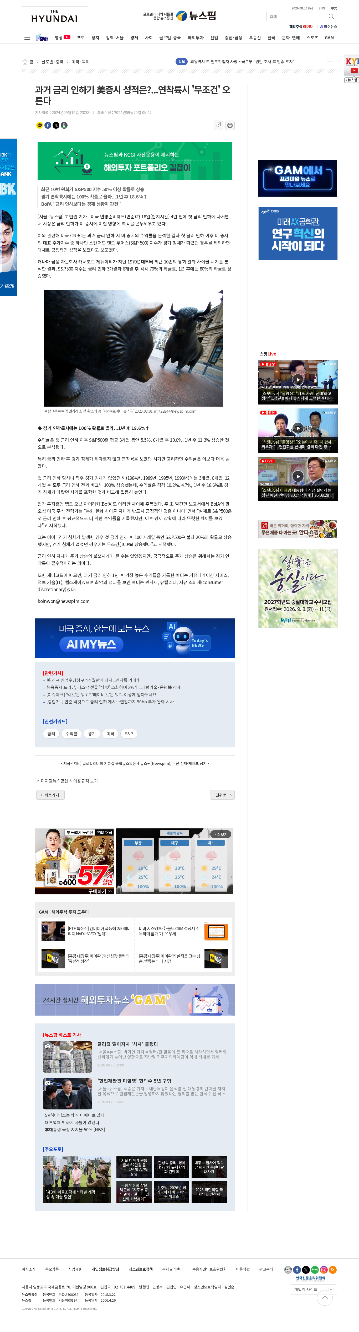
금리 (51, 733)
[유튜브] (288, 1270)
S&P (129, 733)
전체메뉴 (27, 37)
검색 (332, 16)
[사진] (67, 1056)
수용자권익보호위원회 (209, 1269)
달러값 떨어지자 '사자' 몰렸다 (128, 1044)
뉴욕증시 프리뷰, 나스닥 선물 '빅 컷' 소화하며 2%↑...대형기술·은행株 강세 (114, 687)
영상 (59, 37)
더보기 (330, 62)
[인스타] (324, 1270)
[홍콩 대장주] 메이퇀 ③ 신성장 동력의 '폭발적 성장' (98, 958)
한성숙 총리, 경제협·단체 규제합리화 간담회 (171, 1167)
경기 (92, 733)
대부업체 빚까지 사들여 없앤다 (72, 1122)
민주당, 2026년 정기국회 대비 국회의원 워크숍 (171, 1192)
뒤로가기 (51, 795)
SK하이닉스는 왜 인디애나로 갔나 (75, 1115)
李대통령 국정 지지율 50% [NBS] (75, 1129)
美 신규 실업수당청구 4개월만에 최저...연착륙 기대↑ (94, 680)
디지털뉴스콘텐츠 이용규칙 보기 (69, 781)
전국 (271, 37)
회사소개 (28, 1269)
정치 (95, 37)
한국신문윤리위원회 (310, 1279)
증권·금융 (234, 37)
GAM (329, 37)
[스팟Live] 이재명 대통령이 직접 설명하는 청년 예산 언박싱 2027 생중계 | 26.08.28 (296, 492)
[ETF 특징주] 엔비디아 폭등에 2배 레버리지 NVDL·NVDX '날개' (99, 931)
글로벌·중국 (170, 37)
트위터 (56, 125)
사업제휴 (75, 1269)
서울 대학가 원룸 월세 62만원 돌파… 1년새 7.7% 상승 (134, 1167)
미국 (110, 733)
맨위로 (221, 795)
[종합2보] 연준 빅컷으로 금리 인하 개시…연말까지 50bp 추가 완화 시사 (110, 701)
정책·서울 (115, 37)
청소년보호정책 (141, 1269)
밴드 (64, 125)
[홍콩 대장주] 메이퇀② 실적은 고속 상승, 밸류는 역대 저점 (169, 958)
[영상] (298, 381)
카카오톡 (39, 125)
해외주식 (301, 26)
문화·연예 (291, 37)
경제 (134, 37)
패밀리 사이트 (305, 1289)
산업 (214, 37)
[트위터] (306, 1270)
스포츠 (312, 37)
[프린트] (230, 125)
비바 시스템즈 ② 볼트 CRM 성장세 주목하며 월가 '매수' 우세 (169, 931)
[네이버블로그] (315, 1270)
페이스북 (47, 125)
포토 (81, 37)
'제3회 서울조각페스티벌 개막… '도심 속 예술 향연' (75, 1194)
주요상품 (52, 1269)
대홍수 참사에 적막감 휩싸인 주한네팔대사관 (209, 1167)
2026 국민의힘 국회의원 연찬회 (209, 1192)
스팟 (268, 353)
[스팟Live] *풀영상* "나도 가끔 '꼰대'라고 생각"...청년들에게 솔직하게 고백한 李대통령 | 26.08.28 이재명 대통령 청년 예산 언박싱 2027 (297, 395)
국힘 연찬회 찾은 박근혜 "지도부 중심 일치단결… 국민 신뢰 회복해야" (134, 1191)
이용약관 (243, 1269)
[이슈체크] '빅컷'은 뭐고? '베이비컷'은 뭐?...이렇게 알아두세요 (102, 694)
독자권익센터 (172, 1269)
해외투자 (196, 37)
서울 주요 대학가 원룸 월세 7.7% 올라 (222, 61)
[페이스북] (297, 1270)
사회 (149, 37)
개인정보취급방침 (105, 1269)
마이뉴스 (328, 26)
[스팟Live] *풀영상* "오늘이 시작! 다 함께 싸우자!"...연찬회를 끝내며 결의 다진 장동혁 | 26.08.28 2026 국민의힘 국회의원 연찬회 (298, 444)
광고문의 (266, 1269)
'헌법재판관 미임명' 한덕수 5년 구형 (134, 1081)
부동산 (255, 37)
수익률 (72, 733)
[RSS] (333, 1270)
